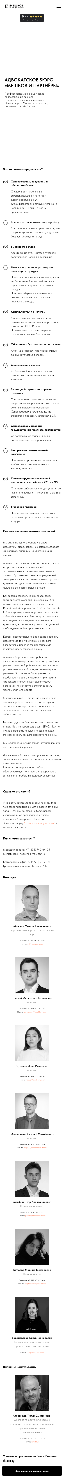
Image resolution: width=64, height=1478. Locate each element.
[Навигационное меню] (59, 6)
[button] (32, 1471)
